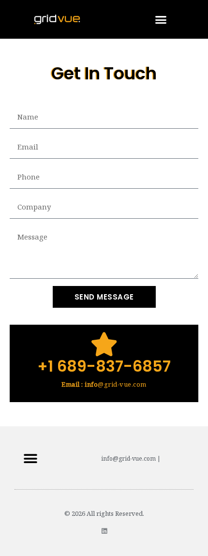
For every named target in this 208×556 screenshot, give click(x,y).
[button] (161, 19)
